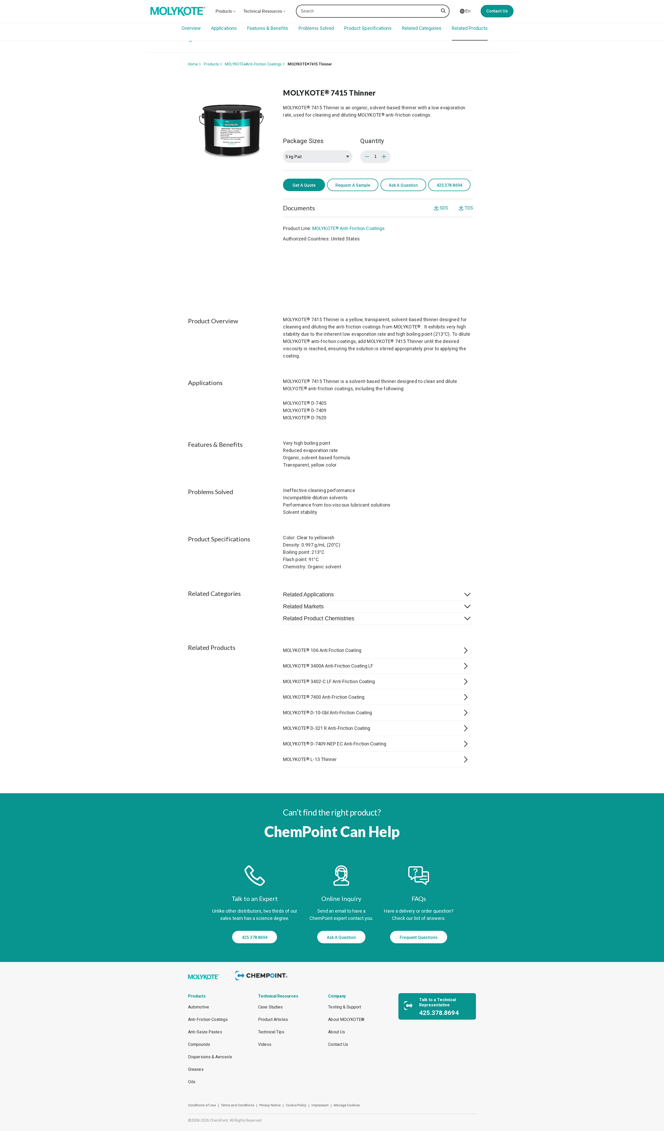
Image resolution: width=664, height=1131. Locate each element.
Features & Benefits (267, 28)
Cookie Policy (296, 1105)
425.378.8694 (254, 937)
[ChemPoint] (262, 981)
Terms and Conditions (237, 1105)
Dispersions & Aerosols (210, 1056)
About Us (336, 1031)
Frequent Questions (419, 937)
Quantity (372, 141)
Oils (191, 1081)
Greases (196, 1069)
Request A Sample (352, 185)
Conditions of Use (202, 1105)
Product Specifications (368, 28)
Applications (224, 28)
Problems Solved (316, 28)
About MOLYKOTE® (346, 1019)
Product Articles (273, 1019)
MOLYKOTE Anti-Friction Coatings (253, 64)
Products (211, 64)
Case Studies (270, 1007)
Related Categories (421, 28)
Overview (191, 28)
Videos (264, 1044)
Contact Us (497, 11)
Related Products (470, 28)
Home (193, 64)
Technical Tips (271, 1031)
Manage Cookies (346, 1105)
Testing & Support (344, 1007)
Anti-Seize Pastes (205, 1031)
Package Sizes (303, 141)
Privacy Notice (270, 1105)
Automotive (198, 1007)
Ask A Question (403, 185)
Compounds (199, 1044)
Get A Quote (304, 185)
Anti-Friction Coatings (208, 1019)
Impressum (320, 1105)
